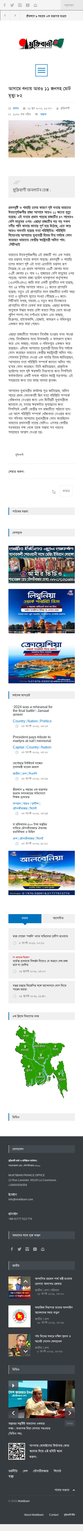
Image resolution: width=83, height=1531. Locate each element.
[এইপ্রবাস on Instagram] (27, 1249)
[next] (26, 1351)
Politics (46, 721)
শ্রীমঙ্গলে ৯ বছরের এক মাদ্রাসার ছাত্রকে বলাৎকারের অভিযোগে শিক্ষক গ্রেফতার (30, 793)
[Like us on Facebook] (4, 5)
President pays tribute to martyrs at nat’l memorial (32, 739)
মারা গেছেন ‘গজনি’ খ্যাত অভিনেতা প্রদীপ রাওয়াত (40, 936)
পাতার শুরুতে (61, 1490)
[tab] (25, 921)
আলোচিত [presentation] (58, 918)
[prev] (26, 1281)
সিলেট (33, 808)
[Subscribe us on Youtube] (27, 5)
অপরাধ (17, 804)
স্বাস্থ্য (11, 1476)
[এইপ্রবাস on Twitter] (19, 1249)
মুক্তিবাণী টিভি (69, 1515)
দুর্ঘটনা (35, 804)
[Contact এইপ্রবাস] (42, 1249)
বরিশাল (55, 1290)
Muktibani (24, 1501)
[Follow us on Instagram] (20, 5)
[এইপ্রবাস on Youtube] (35, 1249)
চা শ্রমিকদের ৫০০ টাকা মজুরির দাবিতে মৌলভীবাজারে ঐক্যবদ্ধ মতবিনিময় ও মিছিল (30, 828)
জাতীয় (16, 774)
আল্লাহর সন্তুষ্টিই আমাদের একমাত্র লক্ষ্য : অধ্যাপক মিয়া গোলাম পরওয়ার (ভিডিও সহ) (29, 1429)
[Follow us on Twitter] (12, 5)
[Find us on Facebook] (11, 1249)
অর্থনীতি (12, 1471)
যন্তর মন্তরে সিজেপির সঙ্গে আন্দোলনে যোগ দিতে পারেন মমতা (39, 988)
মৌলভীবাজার (20, 808)
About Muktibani (34, 1515)
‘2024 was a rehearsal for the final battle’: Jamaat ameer (32, 711)
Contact (53, 1515)
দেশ (24, 774)
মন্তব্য (43, 114)
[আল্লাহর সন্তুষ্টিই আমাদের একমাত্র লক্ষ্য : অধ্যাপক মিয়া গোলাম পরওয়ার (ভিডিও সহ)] (41, 1399)
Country (19, 721)
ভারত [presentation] (25, 918)
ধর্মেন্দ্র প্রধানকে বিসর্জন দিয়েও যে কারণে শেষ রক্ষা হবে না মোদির (40, 961)
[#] (42, 43)
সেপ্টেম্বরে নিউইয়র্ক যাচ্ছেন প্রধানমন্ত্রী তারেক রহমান (27, 765)
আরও (26, 804)
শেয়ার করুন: (16, 471)
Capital (18, 747)
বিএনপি (33, 774)
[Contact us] (35, 5)
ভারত (16, 108)
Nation (32, 721)
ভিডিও (15, 1117)
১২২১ (70, 1423)
